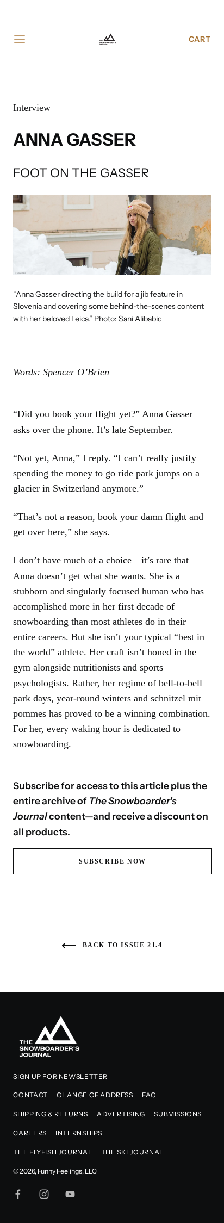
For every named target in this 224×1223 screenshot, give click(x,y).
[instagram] (44, 1194)
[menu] (20, 39)
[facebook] (18, 1194)
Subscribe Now (112, 861)
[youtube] (70, 1194)
